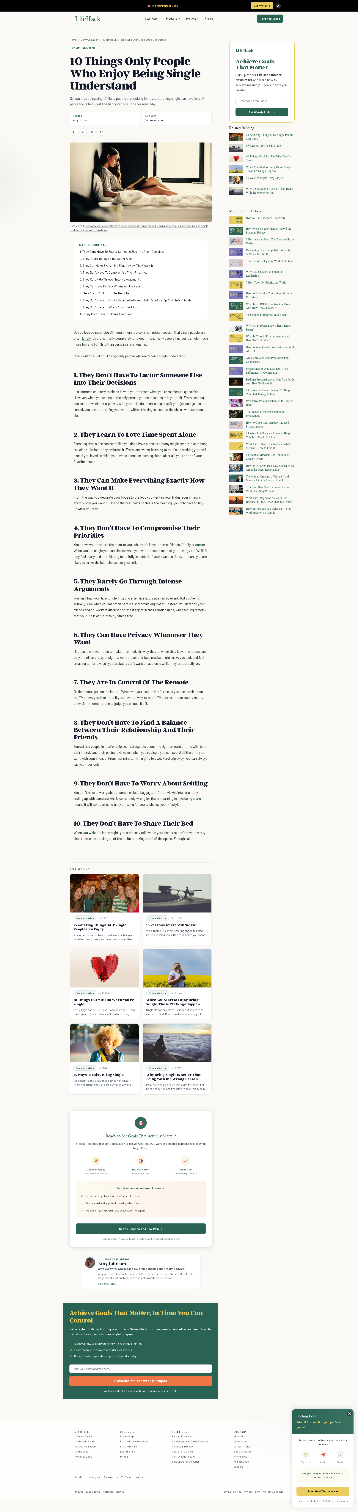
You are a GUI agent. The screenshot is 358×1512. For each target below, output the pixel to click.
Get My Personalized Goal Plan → (140, 1229)
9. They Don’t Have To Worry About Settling (108, 307)
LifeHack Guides (83, 1436)
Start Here (151, 18)
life (90, 616)
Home (73, 39)
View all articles (107, 1283)
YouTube (126, 1477)
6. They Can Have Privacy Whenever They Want (111, 286)
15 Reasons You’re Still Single (171, 925)
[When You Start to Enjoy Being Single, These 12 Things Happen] (177, 968)
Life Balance (81, 1451)
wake (93, 832)
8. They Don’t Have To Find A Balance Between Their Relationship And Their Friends (135, 300)
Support (238, 1466)
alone (197, 798)
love (103, 697)
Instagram (94, 1477)
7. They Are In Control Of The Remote (104, 293)
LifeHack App (127, 1436)
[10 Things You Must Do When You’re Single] (104, 968)
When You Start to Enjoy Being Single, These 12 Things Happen (173, 1002)
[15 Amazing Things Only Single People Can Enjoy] (104, 893)
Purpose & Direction (183, 1446)
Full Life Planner (129, 1446)
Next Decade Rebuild (183, 1456)
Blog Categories (242, 1451)
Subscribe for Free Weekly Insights (140, 1381)
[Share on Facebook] (73, 132)
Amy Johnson (81, 120)
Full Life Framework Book (134, 1441)
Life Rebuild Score (84, 1441)
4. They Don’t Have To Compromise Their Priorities (113, 272)
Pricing (209, 18)
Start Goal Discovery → (322, 1491)
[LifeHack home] (88, 18)
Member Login (241, 1461)
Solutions (191, 18)
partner (143, 391)
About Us (238, 1436)
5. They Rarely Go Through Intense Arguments (110, 279)
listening (157, 449)
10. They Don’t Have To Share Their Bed (106, 314)
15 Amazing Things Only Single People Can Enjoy (99, 927)
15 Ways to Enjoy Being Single (98, 1075)
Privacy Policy (252, 1491)
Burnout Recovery (181, 1436)
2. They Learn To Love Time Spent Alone (107, 258)
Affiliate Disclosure (273, 1491)
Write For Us (240, 1456)
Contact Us (239, 1441)
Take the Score (270, 18)
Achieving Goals (83, 1456)
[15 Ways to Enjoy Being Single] (104, 1043)
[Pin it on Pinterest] (83, 132)
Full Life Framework (85, 1446)
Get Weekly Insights (262, 112)
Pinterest (108, 1477)
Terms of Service (231, 1491)
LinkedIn (138, 1477)
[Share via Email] (101, 132)
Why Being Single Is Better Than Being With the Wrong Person (174, 1077)
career (200, 544)
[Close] (278, 5)
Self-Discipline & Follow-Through (190, 1441)
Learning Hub (127, 1451)
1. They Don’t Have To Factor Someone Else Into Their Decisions (122, 251)
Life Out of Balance (182, 1451)
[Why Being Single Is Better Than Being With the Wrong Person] (177, 1043)
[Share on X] (92, 132)
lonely (86, 338)
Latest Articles (241, 1446)
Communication (89, 39)
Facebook (80, 1477)
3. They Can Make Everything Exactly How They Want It (116, 265)
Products (171, 18)
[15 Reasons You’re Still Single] (177, 893)
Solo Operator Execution (186, 1461)
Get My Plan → (262, 5)
